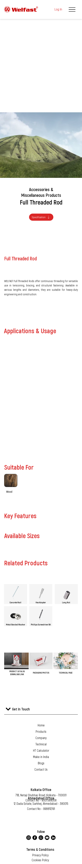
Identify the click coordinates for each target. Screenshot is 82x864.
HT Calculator (41, 750)
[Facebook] (34, 837)
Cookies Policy (40, 860)
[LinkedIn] (53, 837)
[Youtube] (47, 837)
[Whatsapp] (41, 837)
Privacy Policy (40, 855)
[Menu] (71, 9)
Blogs (41, 763)
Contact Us (41, 769)
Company (41, 738)
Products (41, 731)
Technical (41, 744)
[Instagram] (28, 837)
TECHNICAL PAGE (65, 672)
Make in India (41, 757)
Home (41, 725)
